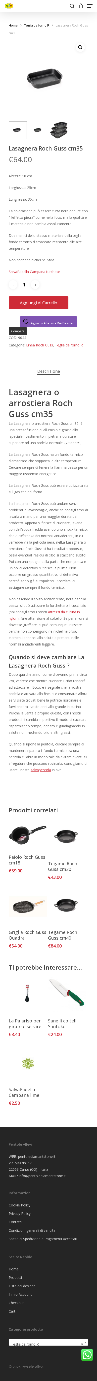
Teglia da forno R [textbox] (47, 1344)
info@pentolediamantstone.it (42, 1175)
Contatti (15, 1222)
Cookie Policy (19, 1205)
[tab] (48, 371)
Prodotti (15, 1277)
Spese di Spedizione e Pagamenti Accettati (43, 1238)
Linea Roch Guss (39, 345)
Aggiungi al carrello (38, 303)
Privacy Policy (20, 1213)
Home (13, 25)
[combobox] (48, 1342)
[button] (80, 47)
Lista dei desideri (22, 1286)
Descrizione (48, 371)
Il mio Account (20, 1294)
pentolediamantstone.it (36, 1156)
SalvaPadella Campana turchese (34, 271)
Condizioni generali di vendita (32, 1230)
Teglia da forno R (36, 25)
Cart (12, 1311)
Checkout (16, 1302)
